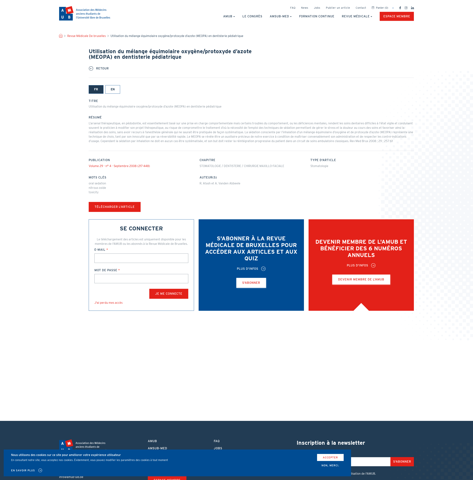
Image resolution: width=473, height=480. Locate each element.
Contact (361, 7)
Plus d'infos (247, 268)
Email (302, 453)
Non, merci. (330, 465)
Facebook (400, 7)
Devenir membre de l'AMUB (361, 279)
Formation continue (316, 16)
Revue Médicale (356, 16)
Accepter (330, 457)
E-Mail (100, 249)
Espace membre (396, 16)
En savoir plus (23, 470)
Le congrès (252, 16)
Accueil (60, 36)
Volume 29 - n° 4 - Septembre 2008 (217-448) (119, 166)
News (304, 7)
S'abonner (251, 283)
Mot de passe (105, 270)
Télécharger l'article (115, 207)
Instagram (406, 7)
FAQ (293, 7)
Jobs (317, 7)
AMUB (84, 13)
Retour (102, 68)
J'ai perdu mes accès (108, 302)
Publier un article (338, 7)
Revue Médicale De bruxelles (86, 36)
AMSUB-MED (279, 16)
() (382, 7)
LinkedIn (412, 7)
